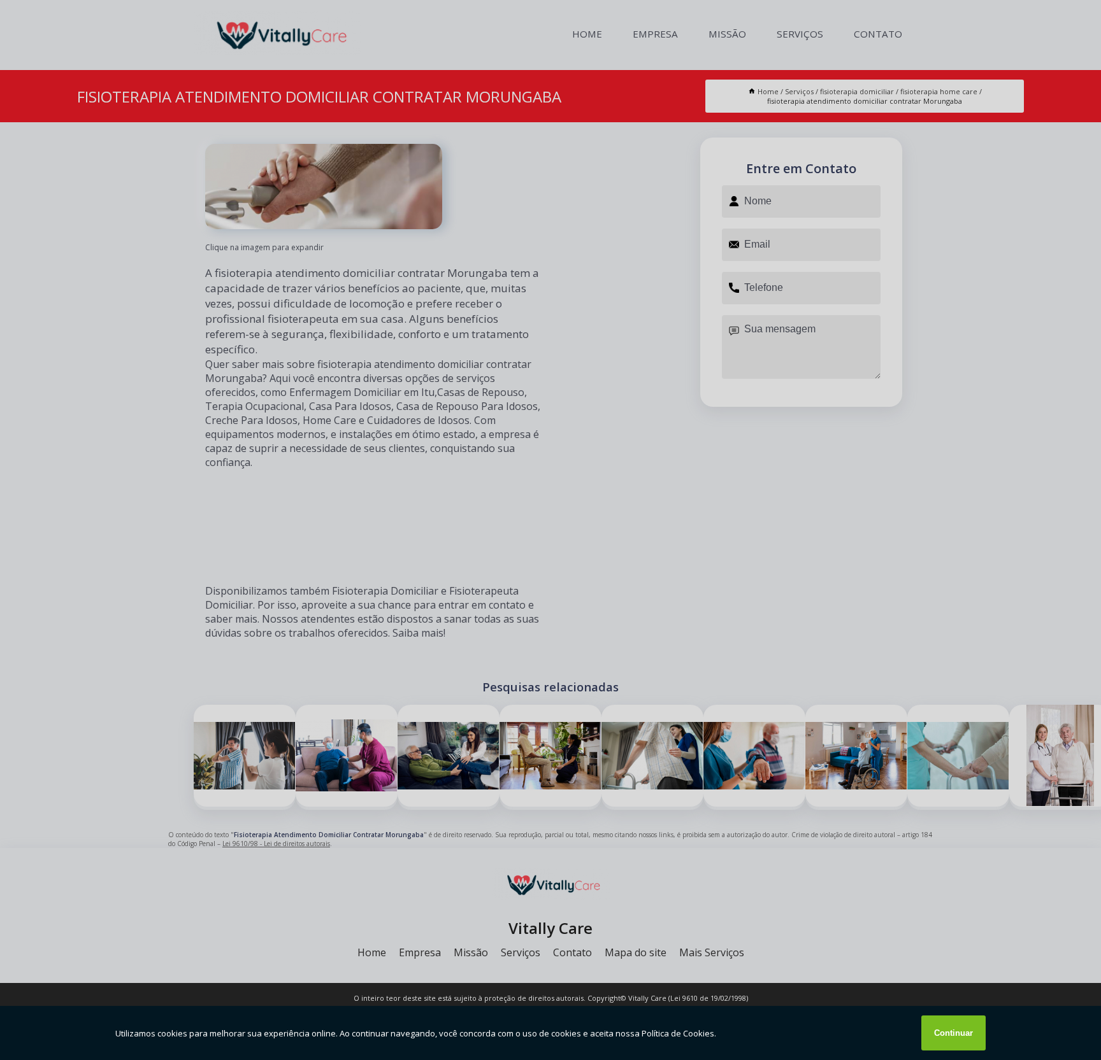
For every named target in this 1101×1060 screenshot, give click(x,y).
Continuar (953, 1033)
